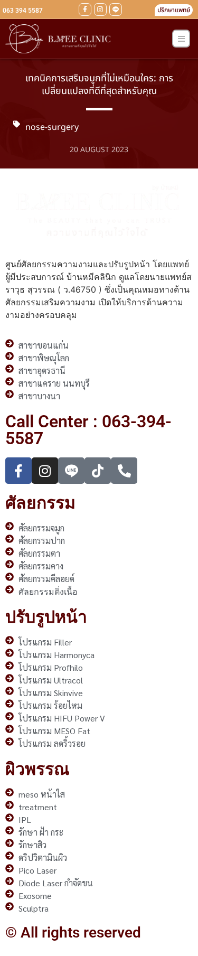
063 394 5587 (23, 10)
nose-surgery (52, 127)
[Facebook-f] (85, 9)
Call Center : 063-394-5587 (88, 429)
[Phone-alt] (124, 470)
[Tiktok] (97, 470)
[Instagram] (100, 9)
